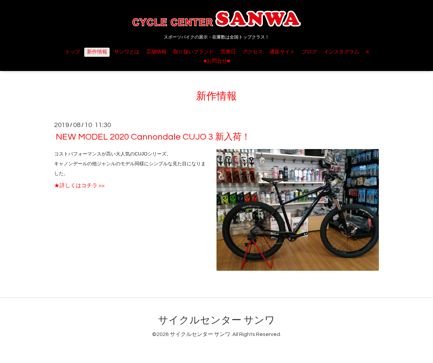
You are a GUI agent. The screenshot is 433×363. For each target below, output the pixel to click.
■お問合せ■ (217, 61)
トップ (72, 51)
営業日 (228, 51)
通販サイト (282, 51)
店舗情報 (156, 51)
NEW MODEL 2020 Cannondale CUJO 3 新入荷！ (153, 136)
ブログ (309, 51)
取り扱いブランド (193, 51)
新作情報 (97, 51)
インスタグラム (341, 51)
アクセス (253, 51)
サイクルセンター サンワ (216, 320)
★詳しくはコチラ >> (79, 185)
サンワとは (126, 51)
